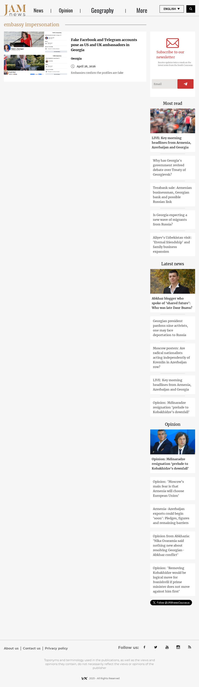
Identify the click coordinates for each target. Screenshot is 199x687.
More (141, 10)
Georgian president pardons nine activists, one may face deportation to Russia (170, 328)
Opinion (66, 10)
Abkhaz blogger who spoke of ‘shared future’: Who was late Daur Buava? (172, 303)
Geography (102, 10)
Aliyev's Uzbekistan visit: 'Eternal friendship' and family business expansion (172, 244)
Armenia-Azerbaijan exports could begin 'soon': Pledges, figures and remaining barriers (171, 516)
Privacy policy (56, 648)
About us (11, 648)
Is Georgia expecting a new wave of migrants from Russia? (170, 219)
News (38, 10)
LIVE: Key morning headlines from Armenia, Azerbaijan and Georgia (171, 142)
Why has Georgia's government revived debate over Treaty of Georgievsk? (169, 167)
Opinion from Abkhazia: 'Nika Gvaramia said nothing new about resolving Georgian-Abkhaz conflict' (171, 545)
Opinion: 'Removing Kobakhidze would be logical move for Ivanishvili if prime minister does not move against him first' (171, 579)
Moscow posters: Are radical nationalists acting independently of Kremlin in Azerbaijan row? (171, 357)
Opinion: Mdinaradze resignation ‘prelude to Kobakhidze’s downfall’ (171, 407)
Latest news (172, 263)
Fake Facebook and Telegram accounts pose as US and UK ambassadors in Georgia (104, 45)
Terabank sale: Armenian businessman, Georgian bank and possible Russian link (172, 195)
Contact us (32, 648)
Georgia (76, 58)
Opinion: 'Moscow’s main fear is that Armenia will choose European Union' (168, 489)
